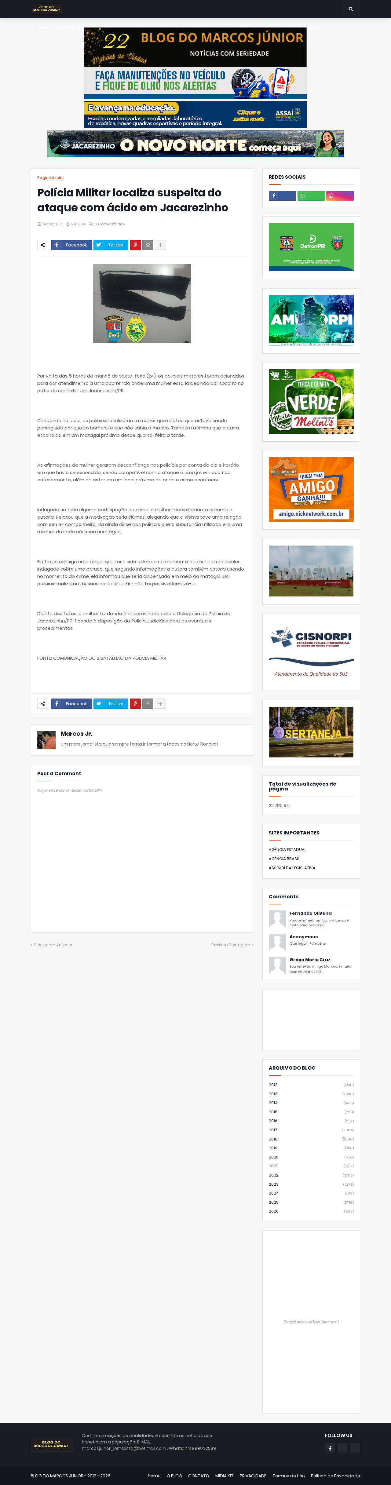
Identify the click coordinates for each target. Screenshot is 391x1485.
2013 (311, 1094)
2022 (311, 1175)
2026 (311, 1211)
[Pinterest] (135, 245)
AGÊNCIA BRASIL (284, 859)
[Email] (147, 245)
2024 (311, 1193)
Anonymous (304, 937)
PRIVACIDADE (253, 1476)
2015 (311, 1112)
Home (154, 1476)
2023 (311, 1184)
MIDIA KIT (224, 1476)
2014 (311, 1103)
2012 (311, 1085)
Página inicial (50, 178)
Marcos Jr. (77, 734)
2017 (311, 1130)
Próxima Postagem (231, 945)
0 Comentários (110, 224)
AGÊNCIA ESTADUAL (287, 849)
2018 (311, 1139)
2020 (311, 1157)
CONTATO (198, 1476)
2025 (311, 1202)
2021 (311, 1166)
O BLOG (174, 1476)
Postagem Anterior (53, 945)
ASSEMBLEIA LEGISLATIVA (292, 868)
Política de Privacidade (335, 1476)
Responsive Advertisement (311, 1322)
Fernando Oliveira (311, 913)
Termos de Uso (288, 1476)
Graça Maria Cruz (310, 960)
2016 (311, 1121)
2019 (311, 1148)
